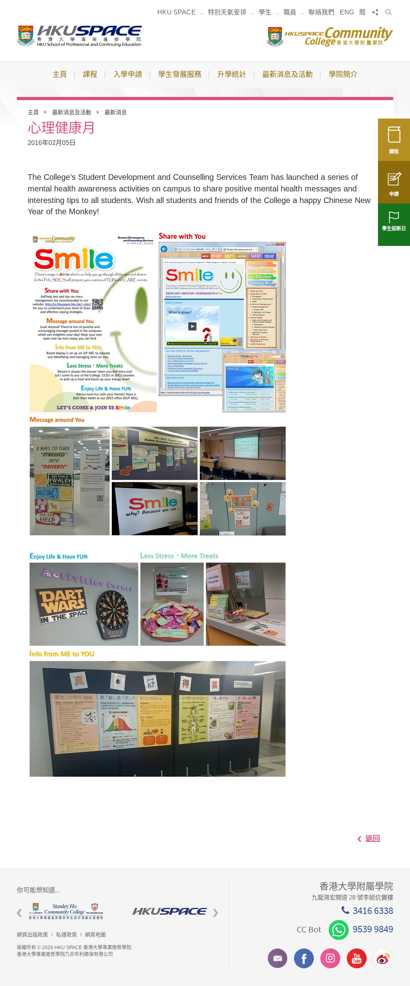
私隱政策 (66, 935)
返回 (373, 839)
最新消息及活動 (71, 112)
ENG (347, 12)
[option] (46, 911)
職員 (289, 12)
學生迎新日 (394, 228)
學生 (265, 12)
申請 (394, 194)
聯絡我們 (321, 12)
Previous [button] (19, 913)
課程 (394, 152)
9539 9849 (373, 928)
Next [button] (215, 913)
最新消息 (116, 112)
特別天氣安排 (227, 12)
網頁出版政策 (32, 935)
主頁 (33, 112)
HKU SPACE (176, 12)
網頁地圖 (95, 935)
